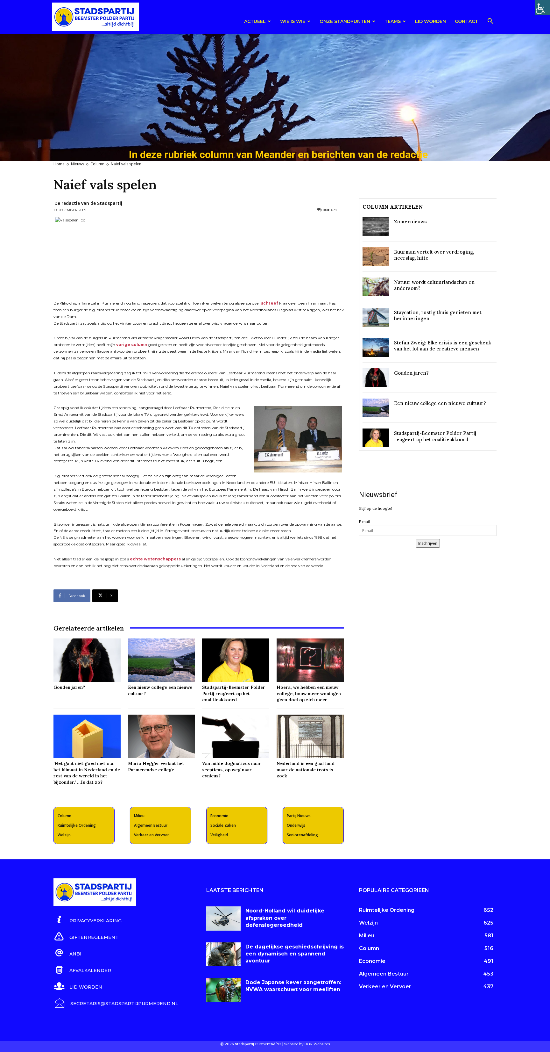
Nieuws (77, 164)
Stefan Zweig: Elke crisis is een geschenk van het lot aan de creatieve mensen (442, 346)
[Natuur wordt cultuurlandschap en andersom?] (376, 286)
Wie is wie (292, 21)
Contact (466, 21)
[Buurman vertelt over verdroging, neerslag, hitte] (376, 256)
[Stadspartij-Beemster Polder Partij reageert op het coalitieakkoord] (235, 660)
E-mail (364, 521)
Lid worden (430, 21)
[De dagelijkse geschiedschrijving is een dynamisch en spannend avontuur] (223, 954)
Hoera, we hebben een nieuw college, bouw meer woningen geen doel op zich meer (309, 693)
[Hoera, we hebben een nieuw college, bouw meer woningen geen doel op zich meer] (310, 660)
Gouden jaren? (69, 687)
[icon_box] (87, 920)
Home (59, 164)
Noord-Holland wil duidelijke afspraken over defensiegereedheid (284, 918)
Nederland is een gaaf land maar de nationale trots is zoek (306, 769)
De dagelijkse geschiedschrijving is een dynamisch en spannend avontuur (294, 954)
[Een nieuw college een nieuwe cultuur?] (161, 660)
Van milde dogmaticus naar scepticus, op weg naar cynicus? (231, 769)
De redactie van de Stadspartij (88, 203)
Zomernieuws (410, 222)
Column (97, 164)
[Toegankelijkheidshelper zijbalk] (542, 7)
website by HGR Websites (307, 1043)
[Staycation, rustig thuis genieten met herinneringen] (376, 317)
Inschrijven (427, 543)
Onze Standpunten (345, 21)
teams (392, 21)
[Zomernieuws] (376, 226)
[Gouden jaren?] (87, 660)
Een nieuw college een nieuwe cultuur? (440, 403)
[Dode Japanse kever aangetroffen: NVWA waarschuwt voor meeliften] (223, 990)
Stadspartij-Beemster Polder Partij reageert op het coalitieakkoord (233, 693)
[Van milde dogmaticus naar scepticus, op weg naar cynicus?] (235, 736)
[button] (490, 22)
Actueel (255, 21)
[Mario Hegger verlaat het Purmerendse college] (161, 736)
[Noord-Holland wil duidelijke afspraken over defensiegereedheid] (223, 918)
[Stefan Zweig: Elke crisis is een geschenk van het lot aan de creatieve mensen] (376, 347)
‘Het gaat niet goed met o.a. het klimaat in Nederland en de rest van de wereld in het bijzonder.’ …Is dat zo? (86, 772)
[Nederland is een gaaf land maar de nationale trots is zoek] (310, 736)
